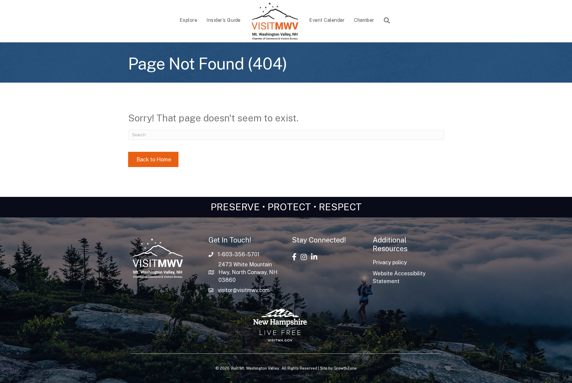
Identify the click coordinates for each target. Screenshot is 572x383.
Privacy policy (390, 262)
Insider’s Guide (223, 20)
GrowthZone (345, 368)
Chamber (364, 20)
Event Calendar (327, 20)
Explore (189, 20)
